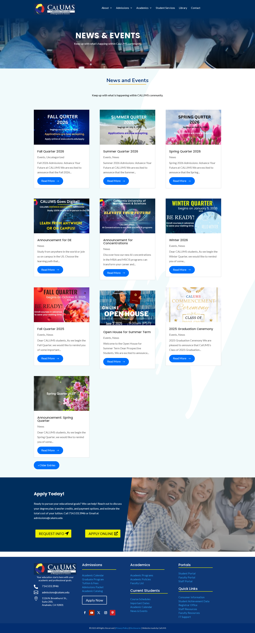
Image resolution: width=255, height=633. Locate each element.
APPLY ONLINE (101, 533)
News (40, 245)
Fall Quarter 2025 (50, 329)
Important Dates (140, 603)
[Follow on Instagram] (105, 612)
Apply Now (94, 600)
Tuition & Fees (90, 583)
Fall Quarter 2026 (50, 151)
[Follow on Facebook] (85, 612)
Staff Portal (185, 581)
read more (48, 180)
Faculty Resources (189, 612)
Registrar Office (187, 605)
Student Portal (187, 573)
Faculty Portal (186, 577)
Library (183, 8)
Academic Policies (140, 579)
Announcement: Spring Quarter (55, 419)
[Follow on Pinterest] (112, 612)
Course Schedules (140, 599)
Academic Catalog (92, 590)
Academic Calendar (93, 575)
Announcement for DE (54, 240)
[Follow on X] (98, 612)
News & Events (138, 610)
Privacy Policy (122, 628)
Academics (142, 8)
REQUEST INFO (51, 533)
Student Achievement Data (193, 601)
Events (41, 157)
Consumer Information (191, 597)
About (105, 8)
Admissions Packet (93, 587)
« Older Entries (46, 465)
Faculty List (137, 583)
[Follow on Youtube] (92, 612)
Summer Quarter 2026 (120, 151)
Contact (195, 8)
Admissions (122, 8)
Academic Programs (141, 575)
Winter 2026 (178, 240)
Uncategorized (55, 157)
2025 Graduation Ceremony (191, 329)
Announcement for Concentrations (118, 241)
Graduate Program (93, 579)
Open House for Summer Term (127, 332)
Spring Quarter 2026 (185, 151)
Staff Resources (187, 609)
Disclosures (135, 628)
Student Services (165, 8)
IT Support (184, 616)
